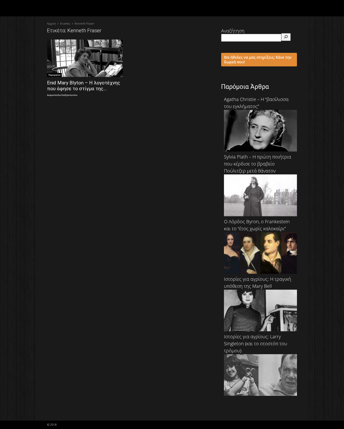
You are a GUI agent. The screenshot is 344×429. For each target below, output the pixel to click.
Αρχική (51, 23)
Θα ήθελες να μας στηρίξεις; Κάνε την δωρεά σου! (258, 60)
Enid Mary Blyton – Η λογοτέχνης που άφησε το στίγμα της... (83, 85)
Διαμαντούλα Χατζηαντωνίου (62, 95)
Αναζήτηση (233, 31)
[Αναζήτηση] (286, 37)
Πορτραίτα (54, 74)
